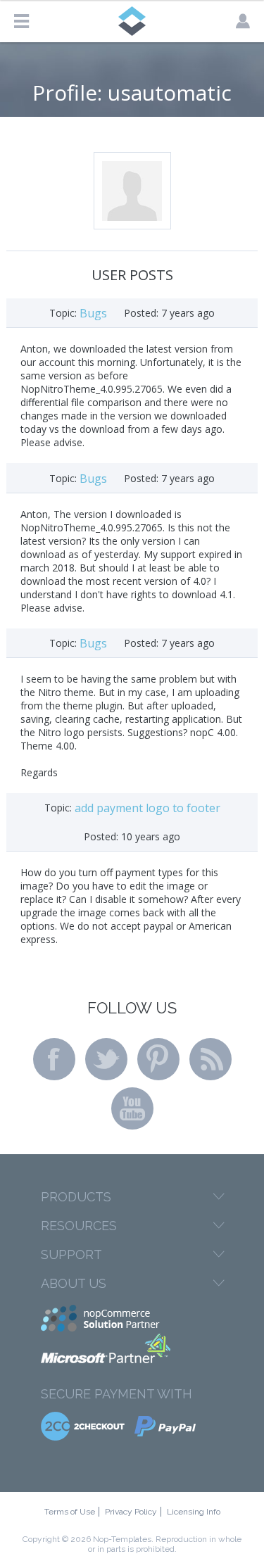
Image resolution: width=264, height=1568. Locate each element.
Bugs (93, 313)
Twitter (106, 1059)
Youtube (132, 1108)
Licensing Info (193, 1512)
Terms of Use (69, 1512)
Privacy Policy (131, 1512)
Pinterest (158, 1059)
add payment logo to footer (147, 808)
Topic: (63, 313)
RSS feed (210, 1059)
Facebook (54, 1059)
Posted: (141, 313)
